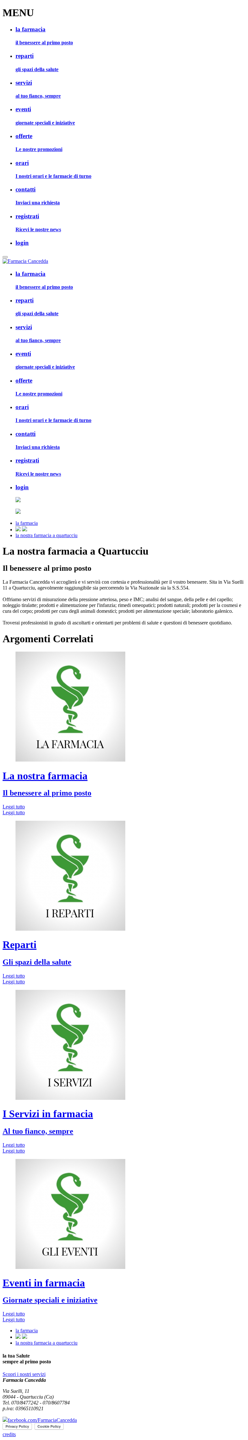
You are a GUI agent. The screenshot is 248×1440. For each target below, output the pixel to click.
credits (9, 1434)
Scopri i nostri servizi (24, 1374)
